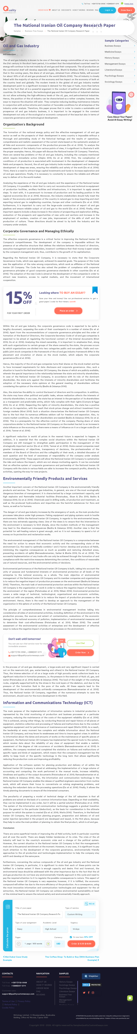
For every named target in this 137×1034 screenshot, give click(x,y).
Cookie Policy (8, 1008)
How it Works (79, 10)
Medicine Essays (113, 52)
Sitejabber (93, 976)
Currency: (58, 937)
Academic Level (49, 923)
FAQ (96, 10)
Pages (17, 937)
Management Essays (115, 64)
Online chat (128, 4)
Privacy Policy (24, 1001)
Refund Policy (10, 1005)
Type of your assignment (25, 923)
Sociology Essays (113, 82)
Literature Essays (113, 70)
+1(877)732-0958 (98, 4)
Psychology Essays (114, 76)
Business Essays (113, 46)
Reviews (90, 10)
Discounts (66, 10)
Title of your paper (23, 908)
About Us (56, 10)
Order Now (43, 10)
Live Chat (80, 644)
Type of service (72, 908)
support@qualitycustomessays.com (27, 656)
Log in (107, 10)
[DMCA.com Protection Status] (92, 985)
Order (125, 10)
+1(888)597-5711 (112, 4)
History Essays (112, 58)
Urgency (74, 923)
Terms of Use (8, 1001)
